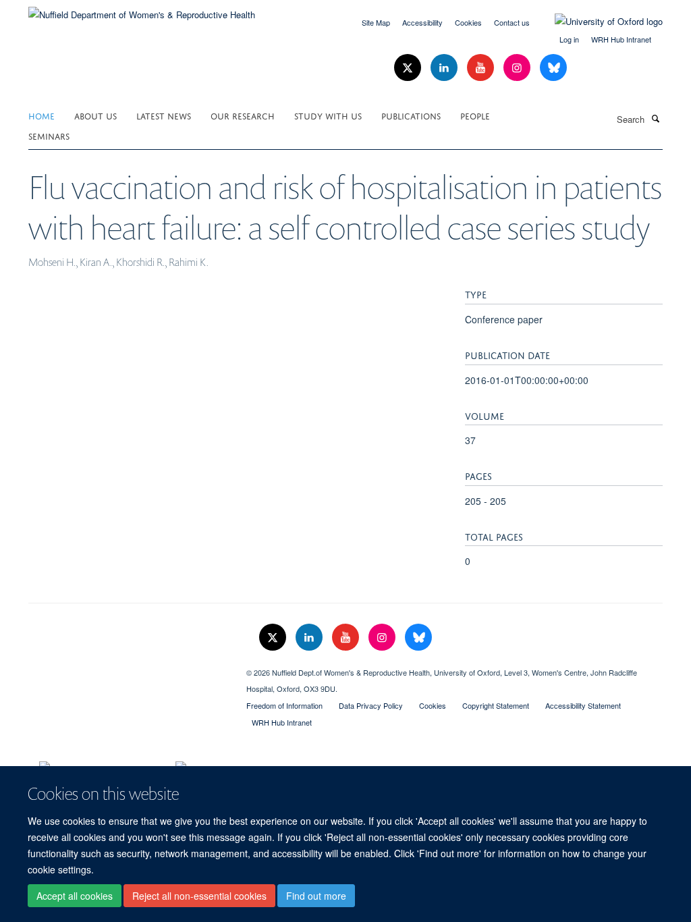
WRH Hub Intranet (621, 39)
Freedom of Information (284, 705)
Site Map (376, 22)
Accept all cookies (74, 895)
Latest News (163, 115)
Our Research (243, 115)
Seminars (49, 135)
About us (95, 115)
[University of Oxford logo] (598, 21)
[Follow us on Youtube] (482, 67)
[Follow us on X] (409, 67)
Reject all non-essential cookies (199, 895)
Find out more (316, 895)
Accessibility (422, 22)
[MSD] (127, 667)
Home (41, 115)
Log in (569, 39)
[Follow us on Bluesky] (553, 67)
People (475, 115)
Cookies (468, 22)
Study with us (328, 115)
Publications (411, 115)
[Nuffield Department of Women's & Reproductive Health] (141, 9)
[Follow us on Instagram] (518, 67)
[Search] (655, 118)
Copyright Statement (495, 705)
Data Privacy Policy (371, 705)
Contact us (512, 22)
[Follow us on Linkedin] (445, 67)
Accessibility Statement (583, 705)
